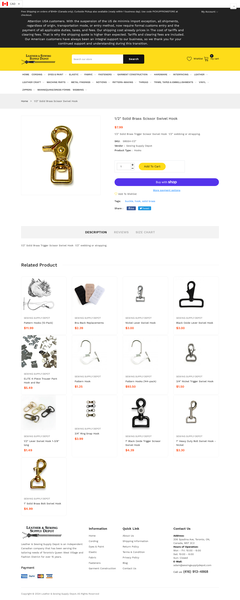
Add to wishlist (127, 193)
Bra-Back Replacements (89, 322)
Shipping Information (135, 541)
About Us (128, 535)
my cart (214, 58)
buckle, (129, 201)
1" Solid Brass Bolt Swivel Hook (42, 503)
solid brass (148, 201)
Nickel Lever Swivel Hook (140, 322)
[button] (233, 6)
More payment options (166, 190)
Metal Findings (80, 82)
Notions (101, 82)
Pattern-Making (122, 82)
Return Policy (131, 546)
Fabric (88, 74)
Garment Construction (132, 74)
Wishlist (198, 58)
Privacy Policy (131, 557)
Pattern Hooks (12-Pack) (38, 322)
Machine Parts (56, 82)
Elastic (74, 74)
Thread (143, 82)
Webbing (78, 89)
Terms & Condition (134, 552)
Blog (125, 563)
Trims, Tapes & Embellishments (173, 82)
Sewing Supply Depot (37, 318)
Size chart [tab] (145, 232)
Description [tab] (96, 232)
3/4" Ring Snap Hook (87, 433)
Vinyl (202, 82)
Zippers (27, 89)
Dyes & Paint (55, 74)
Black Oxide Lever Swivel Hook (194, 322)
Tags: (118, 201)
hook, (138, 201)
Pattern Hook (82, 381)
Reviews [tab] (121, 232)
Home (24, 101)
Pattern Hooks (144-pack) (140, 381)
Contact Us (129, 568)
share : (119, 208)
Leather (199, 74)
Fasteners (105, 74)
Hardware (160, 74)
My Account (208, 11)
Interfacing (180, 74)
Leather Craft (31, 82)
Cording (37, 74)
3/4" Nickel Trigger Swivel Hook (194, 381)
